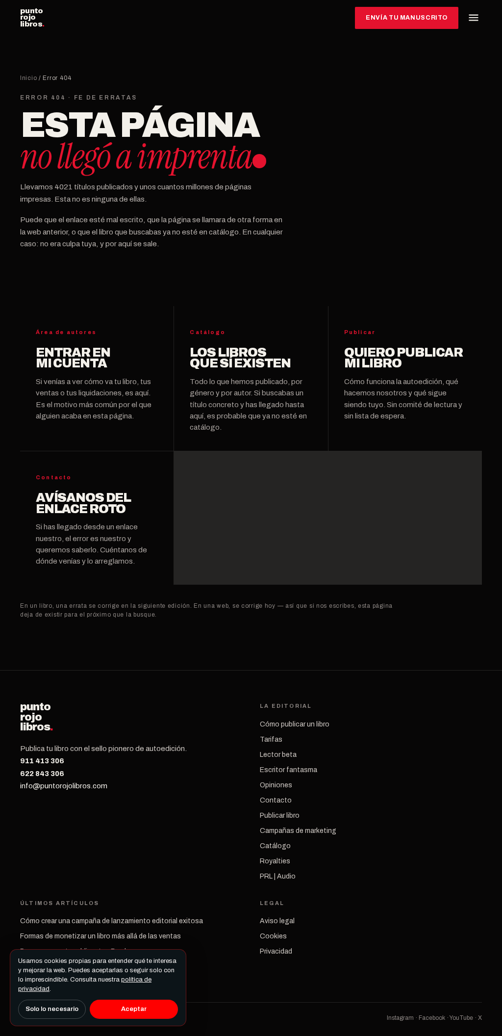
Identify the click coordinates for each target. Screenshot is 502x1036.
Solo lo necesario (51, 1009)
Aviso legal (277, 921)
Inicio (28, 78)
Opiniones (276, 785)
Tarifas (271, 739)
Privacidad (276, 951)
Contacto (276, 800)
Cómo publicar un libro (294, 724)
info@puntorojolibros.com (63, 786)
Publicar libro (280, 815)
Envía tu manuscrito (407, 17)
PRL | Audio (278, 876)
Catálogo (275, 846)
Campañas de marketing (298, 830)
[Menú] (473, 17)
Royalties (275, 861)
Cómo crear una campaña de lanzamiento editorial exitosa (111, 921)
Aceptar (134, 1009)
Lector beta (278, 754)
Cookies (273, 936)
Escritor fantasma (288, 770)
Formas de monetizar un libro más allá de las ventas (100, 936)
